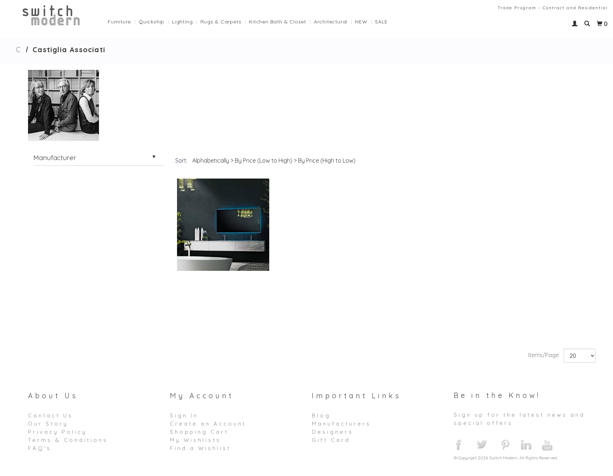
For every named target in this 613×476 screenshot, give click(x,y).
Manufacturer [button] (54, 157)
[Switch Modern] (51, 14)
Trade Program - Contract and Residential (553, 7)
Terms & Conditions (68, 440)
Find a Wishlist (200, 448)
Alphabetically (210, 160)
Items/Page (543, 355)
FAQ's (39, 448)
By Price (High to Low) (326, 160)
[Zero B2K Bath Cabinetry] (223, 225)
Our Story (48, 423)
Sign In (184, 415)
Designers (332, 431)
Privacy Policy (57, 431)
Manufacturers (341, 423)
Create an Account (208, 423)
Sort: (181, 160)
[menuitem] (123, 20)
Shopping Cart (199, 431)
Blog (321, 415)
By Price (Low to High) (263, 160)
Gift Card (331, 440)
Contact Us (50, 415)
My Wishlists (195, 440)
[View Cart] (599, 23)
